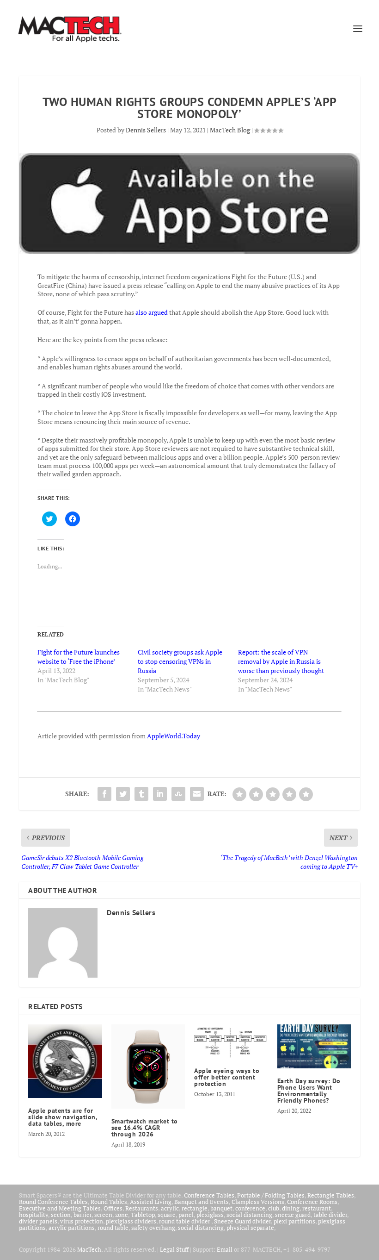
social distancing (249, 1214)
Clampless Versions (258, 1202)
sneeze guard (293, 1214)
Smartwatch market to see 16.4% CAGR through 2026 (144, 1127)
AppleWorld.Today (173, 735)
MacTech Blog (230, 129)
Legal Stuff (174, 1249)
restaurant (316, 1208)
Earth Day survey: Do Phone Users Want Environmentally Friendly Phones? (309, 1090)
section (61, 1214)
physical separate (250, 1227)
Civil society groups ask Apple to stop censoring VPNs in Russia (180, 661)
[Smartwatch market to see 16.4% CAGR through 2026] (148, 1066)
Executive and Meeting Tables (60, 1208)
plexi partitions (294, 1221)
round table (113, 1227)
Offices (113, 1208)
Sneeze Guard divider (242, 1221)
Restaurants (141, 1208)
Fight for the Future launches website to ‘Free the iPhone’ (78, 657)
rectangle (195, 1208)
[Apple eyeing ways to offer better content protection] (231, 1041)
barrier (82, 1214)
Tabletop (143, 1214)
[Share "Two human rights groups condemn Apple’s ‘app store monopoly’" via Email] (197, 794)
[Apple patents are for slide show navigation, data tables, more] (65, 1061)
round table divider (185, 1221)
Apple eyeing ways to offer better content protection (226, 1077)
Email (224, 1249)
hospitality (33, 1214)
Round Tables (109, 1202)
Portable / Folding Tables (271, 1195)
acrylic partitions (72, 1227)
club (273, 1208)
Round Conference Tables (53, 1202)
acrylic (170, 1208)
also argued (151, 312)
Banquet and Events (201, 1202)
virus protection (81, 1221)
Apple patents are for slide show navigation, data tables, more (62, 1117)
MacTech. (90, 1249)
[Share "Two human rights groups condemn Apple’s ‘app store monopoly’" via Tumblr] (141, 794)
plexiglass (210, 1214)
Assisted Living (150, 1202)
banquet (221, 1208)
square (167, 1214)
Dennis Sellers (146, 129)
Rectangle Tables (330, 1195)
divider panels (38, 1221)
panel (186, 1214)
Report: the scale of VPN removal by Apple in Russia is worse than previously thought (281, 661)
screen (103, 1214)
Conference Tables (209, 1195)
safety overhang (153, 1227)
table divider (330, 1214)
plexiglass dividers (131, 1221)
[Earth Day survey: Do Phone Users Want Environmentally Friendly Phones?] (314, 1046)
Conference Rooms (312, 1202)
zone (121, 1214)
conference (250, 1208)
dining (291, 1208)
